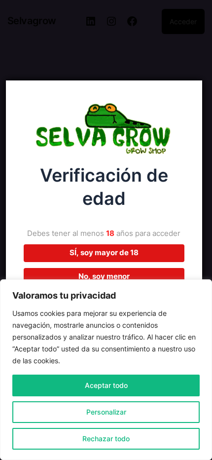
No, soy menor (104, 276)
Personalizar (106, 412)
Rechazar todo (106, 438)
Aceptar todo (106, 385)
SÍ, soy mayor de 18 (104, 252)
